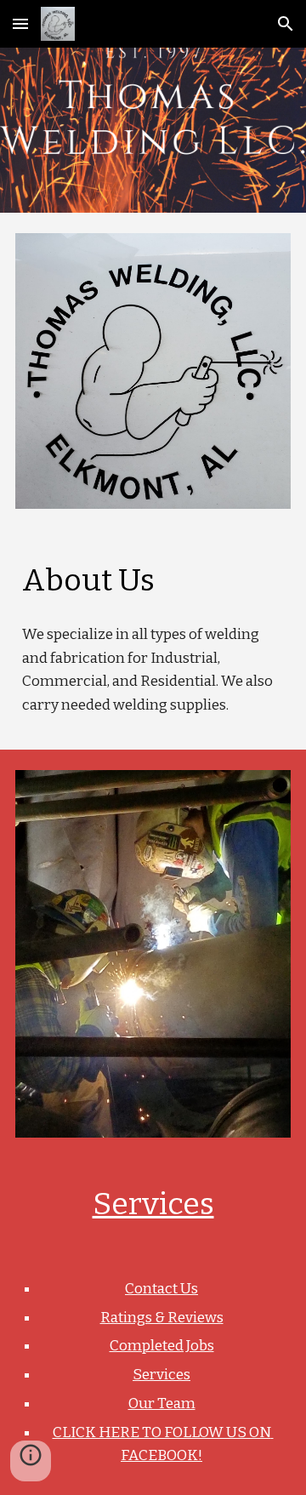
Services (153, 1204)
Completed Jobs (162, 1346)
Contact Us (161, 1289)
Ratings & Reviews (162, 1318)
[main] (153, 580)
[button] (20, 23)
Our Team (162, 1403)
